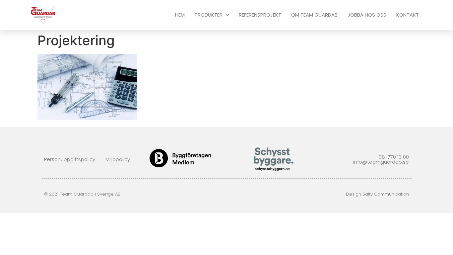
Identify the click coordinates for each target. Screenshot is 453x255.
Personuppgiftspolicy (69, 159)
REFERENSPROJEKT (260, 14)
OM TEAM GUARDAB (314, 14)
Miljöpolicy (117, 159)
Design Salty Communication (377, 194)
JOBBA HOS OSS (367, 14)
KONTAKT (407, 14)
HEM (180, 14)
